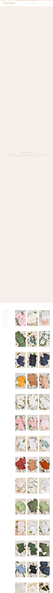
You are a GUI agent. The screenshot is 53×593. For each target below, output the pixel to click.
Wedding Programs (5, 323)
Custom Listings (5, 328)
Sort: (42, 305)
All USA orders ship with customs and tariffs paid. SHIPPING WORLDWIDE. (26, 0)
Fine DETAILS (34, 3)
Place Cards (5, 320)
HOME (24, 3)
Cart (49, 3)
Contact (45, 3)
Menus (4, 319)
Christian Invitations (6, 315)
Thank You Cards (5, 324)
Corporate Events (40, 3)
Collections (28, 3)
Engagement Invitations (6, 314)
